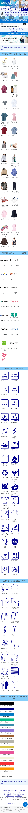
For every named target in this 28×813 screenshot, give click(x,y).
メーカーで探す (7, 29)
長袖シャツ (15, 177)
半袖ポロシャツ (5, 136)
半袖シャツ (15, 136)
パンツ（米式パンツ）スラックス (15, 193)
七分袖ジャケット (5, 219)
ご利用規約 (18, 796)
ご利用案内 (22, 790)
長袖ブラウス (5, 163)
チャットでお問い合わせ (25, 804)
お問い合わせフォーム (14, 803)
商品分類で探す (13, 31)
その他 (5, 108)
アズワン (4, 265)
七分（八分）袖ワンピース (15, 233)
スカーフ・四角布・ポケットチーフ (5, 234)
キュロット (15, 80)
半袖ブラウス (15, 108)
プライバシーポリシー (16, 792)
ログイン (3, 26)
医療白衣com (14, 33)
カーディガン (5, 149)
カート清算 (25, 9)
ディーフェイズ (15, 306)
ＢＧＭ (5, 80)
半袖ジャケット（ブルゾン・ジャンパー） (5, 123)
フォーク (4, 334)
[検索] (24, 24)
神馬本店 (14, 293)
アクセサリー (5, 66)
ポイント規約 (10, 796)
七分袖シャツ (5, 246)
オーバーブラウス (5, 192)
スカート (14, 219)
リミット (4, 362)
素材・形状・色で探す (18, 29)
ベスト (15, 246)
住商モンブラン (5, 306)
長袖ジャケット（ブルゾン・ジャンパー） (15, 165)
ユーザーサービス (19, 9)
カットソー (5, 94)
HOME (2, 14)
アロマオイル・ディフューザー (15, 67)
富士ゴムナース (15, 334)
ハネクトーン (15, 320)
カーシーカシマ (15, 265)
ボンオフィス (15, 348)
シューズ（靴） (15, 205)
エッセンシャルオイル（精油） (15, 95)
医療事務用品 (15, 149)
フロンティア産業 (5, 349)
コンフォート (15, 279)
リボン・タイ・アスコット (5, 205)
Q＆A (7, 792)
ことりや (4, 279)
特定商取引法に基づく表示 (10, 790)
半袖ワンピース (15, 122)
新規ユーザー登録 (12, 26)
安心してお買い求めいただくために (14, 794)
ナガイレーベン (5, 320)
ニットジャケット (5, 178)
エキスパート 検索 (3, 9)
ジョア (5, 293)
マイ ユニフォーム (10, 9)
